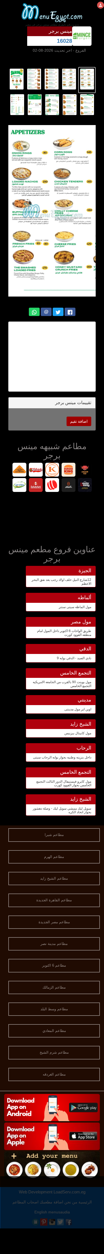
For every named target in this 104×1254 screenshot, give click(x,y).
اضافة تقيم (79, 421)
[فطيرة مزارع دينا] (19, 485)
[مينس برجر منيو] (87, 79)
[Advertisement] (52, 517)
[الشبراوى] (68, 485)
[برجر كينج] (68, 470)
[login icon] (100, 5)
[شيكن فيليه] (84, 470)
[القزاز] (52, 470)
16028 (64, 41)
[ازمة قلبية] (19, 470)
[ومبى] (52, 485)
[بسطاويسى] (84, 485)
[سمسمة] (35, 485)
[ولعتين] (35, 470)
